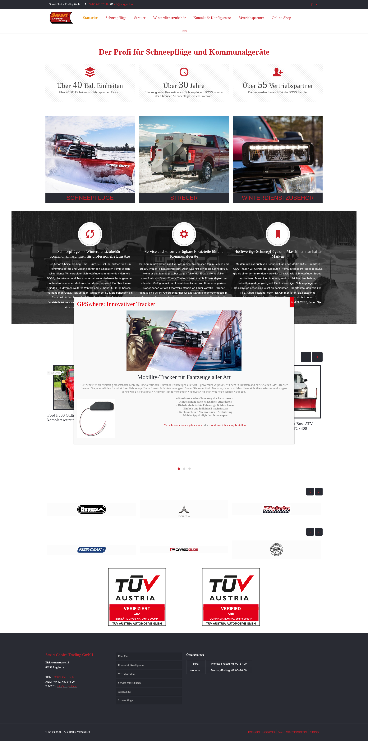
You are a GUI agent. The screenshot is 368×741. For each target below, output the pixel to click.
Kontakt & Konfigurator (131, 665)
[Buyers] (184, 509)
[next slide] (317, 357)
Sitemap (314, 731)
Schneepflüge (125, 700)
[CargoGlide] (276, 549)
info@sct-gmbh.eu (123, 4)
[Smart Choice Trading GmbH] (61, 17)
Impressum (254, 731)
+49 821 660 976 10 (97, 4)
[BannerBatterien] (91, 549)
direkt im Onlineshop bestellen (227, 425)
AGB (280, 731)
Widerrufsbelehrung (296, 731)
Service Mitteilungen (129, 682)
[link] (90, 159)
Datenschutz (268, 731)
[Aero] (276, 509)
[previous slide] (306, 357)
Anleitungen (124, 691)
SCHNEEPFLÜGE (90, 198)
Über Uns (123, 656)
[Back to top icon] (350, 733)
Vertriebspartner (126, 674)
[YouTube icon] (316, 4)
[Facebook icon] (311, 4)
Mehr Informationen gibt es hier (183, 425)
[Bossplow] (91, 509)
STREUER (184, 198)
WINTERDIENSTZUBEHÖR (278, 198)
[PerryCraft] (184, 550)
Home (184, 30)
